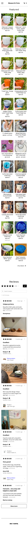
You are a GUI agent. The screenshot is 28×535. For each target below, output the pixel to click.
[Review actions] (24, 301)
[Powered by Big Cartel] (14, 524)
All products (21, 266)
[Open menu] (2, 3)
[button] (18, 286)
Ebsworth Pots (14, 3)
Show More (9, 310)
